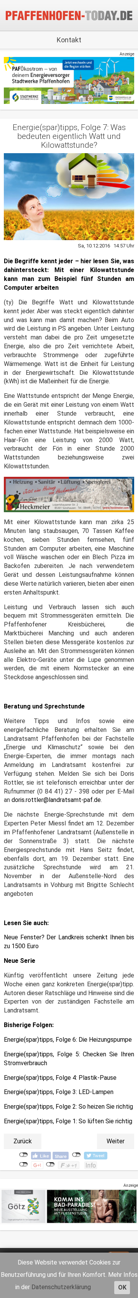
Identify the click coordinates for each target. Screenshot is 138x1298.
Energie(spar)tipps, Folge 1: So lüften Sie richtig (68, 1121)
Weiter (116, 1141)
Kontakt (69, 40)
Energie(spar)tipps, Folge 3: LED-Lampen (59, 1092)
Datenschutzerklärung (61, 1287)
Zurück (22, 1141)
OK (122, 1287)
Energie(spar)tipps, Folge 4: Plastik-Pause (61, 1077)
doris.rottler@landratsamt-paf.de (56, 800)
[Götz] (69, 1206)
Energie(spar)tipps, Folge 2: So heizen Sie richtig (68, 1106)
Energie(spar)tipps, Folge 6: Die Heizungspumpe (68, 1039)
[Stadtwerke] (69, 80)
